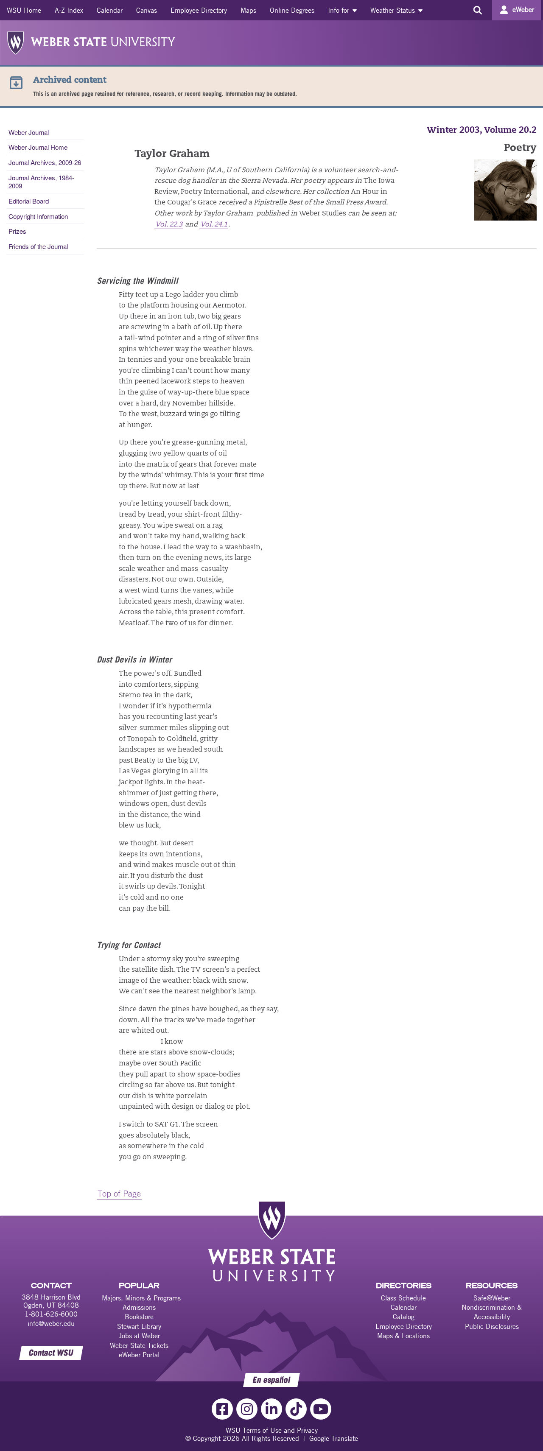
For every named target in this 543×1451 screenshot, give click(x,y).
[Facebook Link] (222, 1409)
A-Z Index (69, 10)
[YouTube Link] (320, 1409)
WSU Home (24, 10)
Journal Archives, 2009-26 (44, 162)
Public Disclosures (492, 1326)
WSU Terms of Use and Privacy (272, 1430)
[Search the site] (477, 10)
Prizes (17, 230)
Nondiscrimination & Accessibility (492, 1312)
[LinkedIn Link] (271, 1409)
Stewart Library (139, 1326)
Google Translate (333, 1438)
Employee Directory (199, 10)
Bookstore (139, 1316)
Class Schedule (403, 1298)
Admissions (139, 1307)
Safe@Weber (491, 1298)
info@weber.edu (51, 1323)
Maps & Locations (403, 1335)
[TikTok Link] (296, 1409)
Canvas (146, 10)
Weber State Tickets (139, 1345)
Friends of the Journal (38, 246)
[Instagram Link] (247, 1409)
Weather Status (393, 10)
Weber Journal (28, 132)
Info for (339, 10)
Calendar (110, 10)
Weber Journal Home (37, 147)
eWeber (523, 9)
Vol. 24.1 (213, 224)
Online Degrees (292, 10)
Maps (248, 10)
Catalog (403, 1316)
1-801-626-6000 (51, 1314)
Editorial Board (28, 200)
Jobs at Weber (139, 1335)
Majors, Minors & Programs (141, 1298)
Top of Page (119, 1193)
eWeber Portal (139, 1354)
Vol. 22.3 (168, 224)
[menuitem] (24, 10)
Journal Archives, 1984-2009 (41, 181)
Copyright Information (38, 216)
